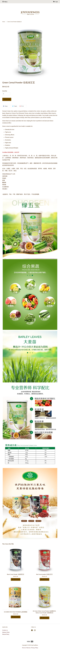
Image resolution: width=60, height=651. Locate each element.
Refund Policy (5, 634)
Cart (56, 1)
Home (3, 21)
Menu (5, 1)
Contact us (5, 630)
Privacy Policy (34, 647)
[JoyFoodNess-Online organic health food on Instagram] (35, 630)
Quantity (4, 91)
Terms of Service (26, 647)
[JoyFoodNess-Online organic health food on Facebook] (32, 630)
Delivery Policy (6, 632)
